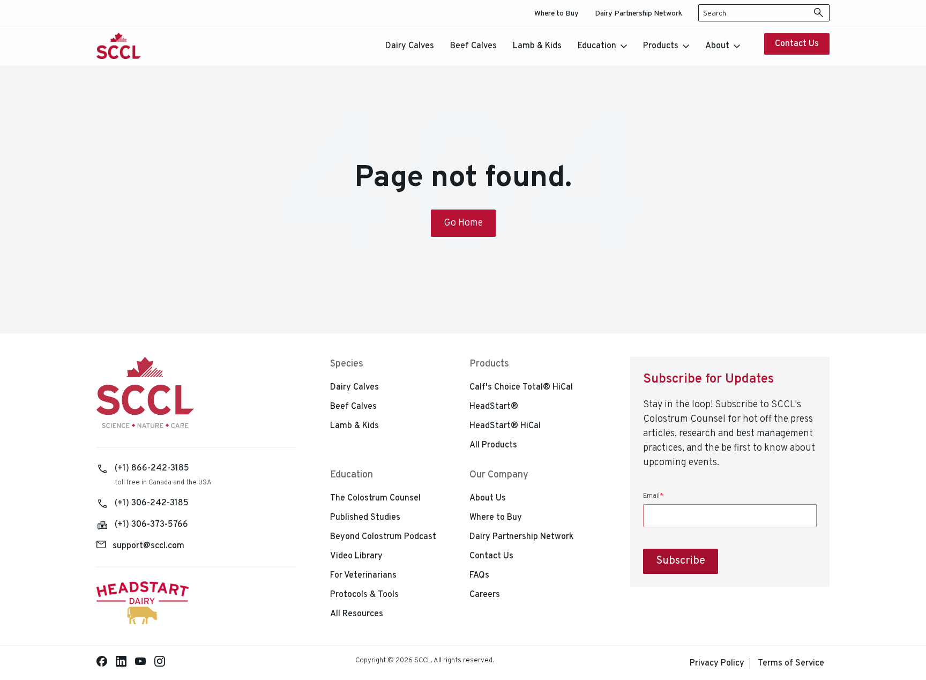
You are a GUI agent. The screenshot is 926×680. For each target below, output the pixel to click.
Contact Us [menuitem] (491, 556)
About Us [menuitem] (487, 498)
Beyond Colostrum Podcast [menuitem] (383, 537)
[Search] (818, 12)
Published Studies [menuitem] (365, 517)
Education (597, 46)
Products (660, 46)
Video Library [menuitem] (356, 556)
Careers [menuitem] (484, 594)
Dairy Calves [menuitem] (354, 387)
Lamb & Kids (537, 46)
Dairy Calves (409, 46)
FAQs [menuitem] (479, 575)
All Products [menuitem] (493, 445)
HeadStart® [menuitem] (493, 406)
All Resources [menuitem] (356, 614)
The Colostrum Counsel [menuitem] (375, 498)
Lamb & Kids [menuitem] (354, 426)
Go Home (463, 223)
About (717, 46)
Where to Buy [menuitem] (556, 13)
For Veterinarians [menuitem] (363, 575)
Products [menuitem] (489, 364)
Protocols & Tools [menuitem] (364, 594)
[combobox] (764, 12)
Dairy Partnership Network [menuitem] (638, 13)
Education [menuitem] (351, 475)
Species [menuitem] (346, 364)
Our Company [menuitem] (498, 475)
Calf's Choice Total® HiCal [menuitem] (521, 387)
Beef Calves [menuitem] (353, 406)
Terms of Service (791, 663)
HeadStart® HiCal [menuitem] (505, 426)
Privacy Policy (717, 663)
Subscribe (680, 561)
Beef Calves (473, 46)
